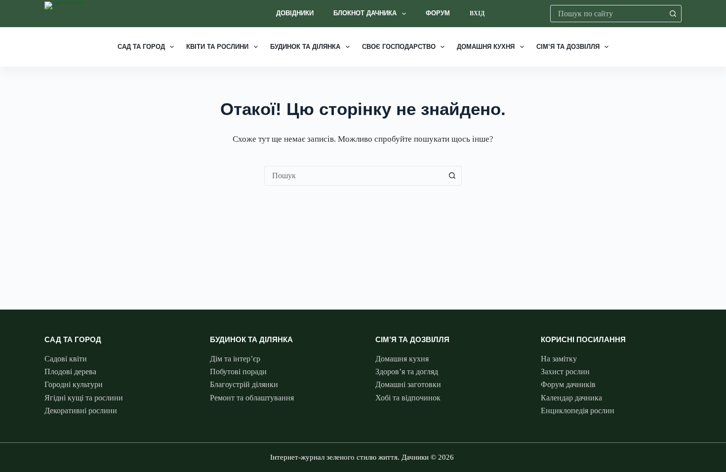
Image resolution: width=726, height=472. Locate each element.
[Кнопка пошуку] (673, 13)
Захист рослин (565, 371)
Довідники (295, 13)
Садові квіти (65, 358)
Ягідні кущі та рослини (83, 397)
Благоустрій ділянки (244, 384)
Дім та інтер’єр (235, 358)
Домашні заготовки (408, 384)
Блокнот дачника (365, 13)
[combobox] (608, 13)
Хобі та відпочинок (408, 397)
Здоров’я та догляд (406, 371)
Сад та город (141, 46)
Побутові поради (238, 371)
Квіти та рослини (217, 46)
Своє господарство (399, 46)
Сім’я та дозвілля (568, 46)
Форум (438, 13)
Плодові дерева (70, 371)
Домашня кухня (486, 46)
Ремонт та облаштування (252, 397)
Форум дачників (568, 384)
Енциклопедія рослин (577, 410)
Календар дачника (571, 397)
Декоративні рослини (80, 410)
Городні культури (73, 384)
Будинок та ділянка (305, 46)
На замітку (559, 358)
